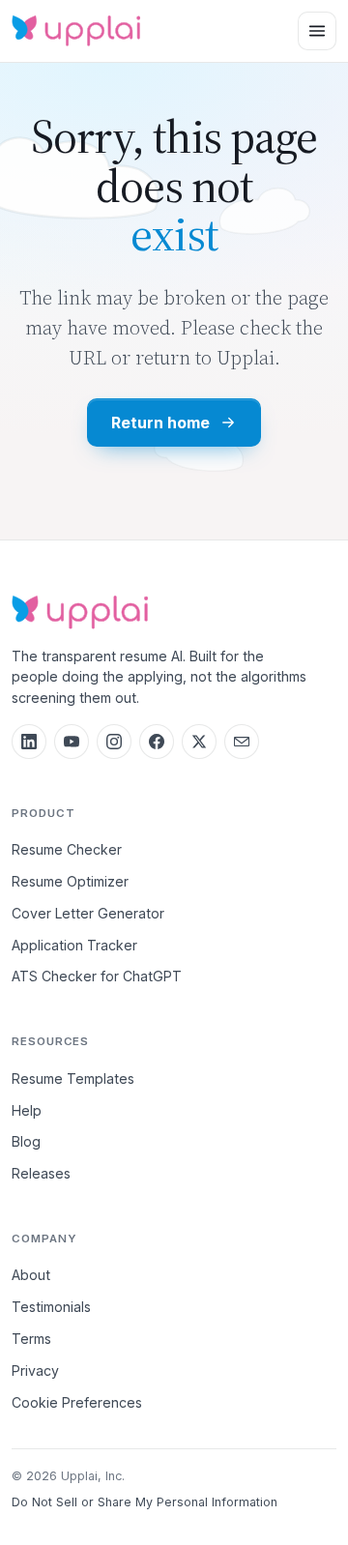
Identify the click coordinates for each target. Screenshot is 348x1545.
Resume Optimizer (70, 881)
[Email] (241, 741)
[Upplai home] (76, 31)
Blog (26, 1141)
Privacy (35, 1370)
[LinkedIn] (29, 741)
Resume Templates (73, 1078)
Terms (31, 1338)
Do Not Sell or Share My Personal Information (144, 1502)
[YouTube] (71, 741)
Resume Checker (67, 849)
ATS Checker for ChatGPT (97, 976)
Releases (41, 1173)
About (31, 1275)
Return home (160, 422)
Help (27, 1110)
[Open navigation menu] (317, 31)
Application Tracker (74, 945)
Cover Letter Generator (88, 913)
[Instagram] (114, 741)
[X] (199, 741)
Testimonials (51, 1306)
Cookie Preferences (77, 1402)
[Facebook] (156, 741)
